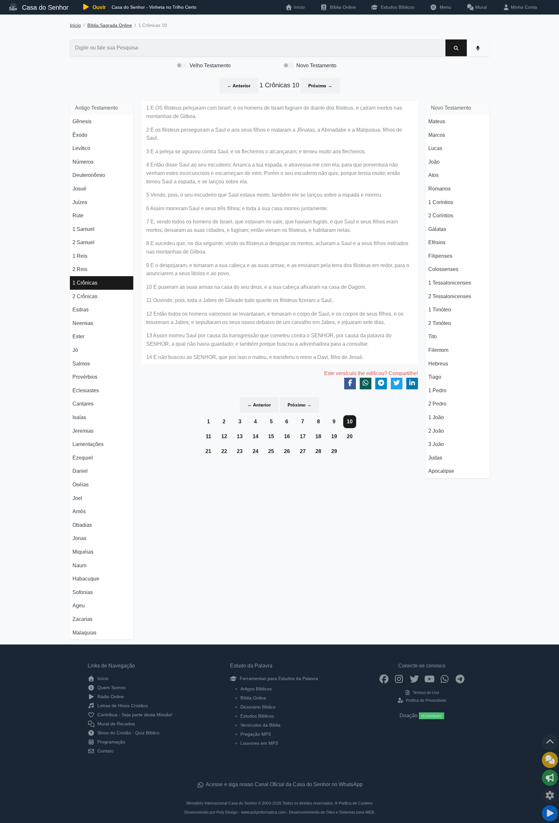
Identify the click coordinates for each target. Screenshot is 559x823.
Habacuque (85, 578)
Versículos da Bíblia (260, 725)
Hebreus (438, 363)
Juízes (79, 202)
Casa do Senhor (44, 7)
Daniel (80, 471)
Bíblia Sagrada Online (109, 25)
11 (208, 436)
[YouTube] (429, 678)
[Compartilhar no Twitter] (396, 383)
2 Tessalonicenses (449, 296)
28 (318, 451)
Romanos (439, 188)
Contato (105, 750)
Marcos (436, 135)
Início (75, 25)
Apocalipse (441, 471)
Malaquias (84, 632)
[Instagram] (399, 678)
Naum (79, 565)
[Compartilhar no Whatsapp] (365, 383)
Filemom (438, 350)
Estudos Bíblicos (396, 7)
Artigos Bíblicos (256, 688)
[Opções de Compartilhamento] (550, 778)
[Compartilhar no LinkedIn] (412, 383)
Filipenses (440, 256)
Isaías (79, 417)
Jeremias (82, 431)
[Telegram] (460, 678)
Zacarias (82, 619)
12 (224, 436)
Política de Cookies (356, 803)
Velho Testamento (210, 65)
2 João (436, 431)
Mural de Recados (115, 723)
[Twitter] (414, 678)
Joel (77, 498)
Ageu (78, 605)
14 (255, 436)
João (434, 162)
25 (271, 451)
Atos (433, 175)
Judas (435, 457)
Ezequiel (82, 457)
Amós (79, 511)
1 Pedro (437, 390)
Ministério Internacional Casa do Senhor (221, 803)
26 (287, 451)
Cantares (82, 403)
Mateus (436, 121)
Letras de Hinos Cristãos (122, 705)
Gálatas (437, 229)
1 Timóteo (439, 309)
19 (334, 436)
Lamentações (88, 444)
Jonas (79, 538)
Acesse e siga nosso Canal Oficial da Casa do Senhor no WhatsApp (284, 784)
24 (255, 451)
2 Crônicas (84, 296)
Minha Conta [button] (523, 7)
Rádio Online (110, 696)
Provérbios (84, 377)
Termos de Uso (425, 692)
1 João (436, 417)
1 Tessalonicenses (449, 283)
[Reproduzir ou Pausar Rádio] (550, 813)
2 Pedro (437, 403)
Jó (75, 350)
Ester (78, 336)
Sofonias (82, 592)
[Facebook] (383, 678)
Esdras (80, 309)
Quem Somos (111, 687)
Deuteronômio (88, 175)
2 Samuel (83, 242)
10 (350, 421)
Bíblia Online (342, 7)
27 (303, 451)
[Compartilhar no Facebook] (350, 383)
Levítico (81, 148)
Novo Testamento (316, 65)
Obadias (82, 525)
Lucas (435, 148)
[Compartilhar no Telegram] (381, 383)
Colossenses (443, 269)
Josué (79, 188)
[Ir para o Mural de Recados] (550, 760)
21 (208, 451)
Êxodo (79, 135)
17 (303, 436)
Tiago (434, 377)
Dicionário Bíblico (258, 706)
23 (240, 451)
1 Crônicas (84, 283)
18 (318, 436)
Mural (480, 7)
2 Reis (79, 269)
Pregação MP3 (255, 734)
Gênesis (82, 121)
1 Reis (79, 256)
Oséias (80, 484)
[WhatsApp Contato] (444, 678)
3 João (436, 444)
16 (287, 436)
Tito (432, 336)
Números (82, 162)
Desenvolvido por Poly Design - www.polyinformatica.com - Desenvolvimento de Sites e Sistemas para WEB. (279, 812)
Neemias (82, 323)
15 (271, 436)
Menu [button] (444, 7)
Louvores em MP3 (259, 743)
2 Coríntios (440, 215)
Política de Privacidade (425, 700)
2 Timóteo (439, 323)
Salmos (81, 363)
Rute (77, 215)
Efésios (436, 242)
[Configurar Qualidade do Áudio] (550, 795)
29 (334, 451)
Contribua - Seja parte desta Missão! (134, 714)
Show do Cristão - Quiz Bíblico (127, 732)
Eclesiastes (85, 390)
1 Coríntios (440, 202)
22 (224, 451)
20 (350, 436)
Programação (110, 741)
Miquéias (82, 552)
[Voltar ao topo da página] (550, 742)
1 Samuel (83, 229)
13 (240, 436)
